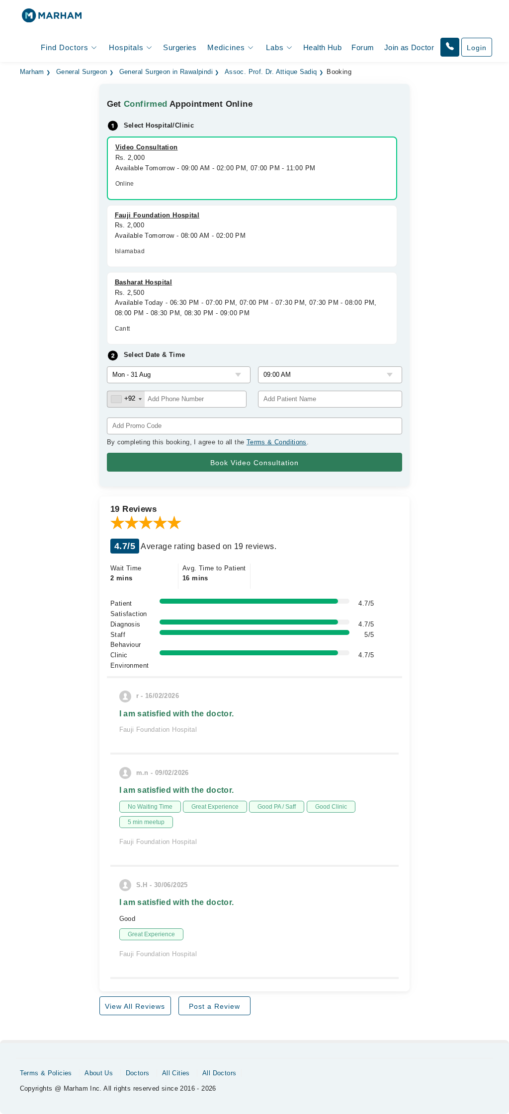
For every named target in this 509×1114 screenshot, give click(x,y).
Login (477, 48)
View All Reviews (135, 1006)
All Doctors (219, 1073)
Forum (362, 47)
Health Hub (322, 47)
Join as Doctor (409, 47)
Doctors (138, 1073)
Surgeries (179, 47)
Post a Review (214, 1006)
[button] (449, 47)
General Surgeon (81, 72)
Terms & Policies (46, 1073)
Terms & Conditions (277, 442)
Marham (32, 72)
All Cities (176, 1073)
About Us (99, 1073)
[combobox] (126, 399)
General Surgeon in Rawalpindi (166, 72)
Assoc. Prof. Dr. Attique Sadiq (271, 72)
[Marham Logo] (52, 18)
